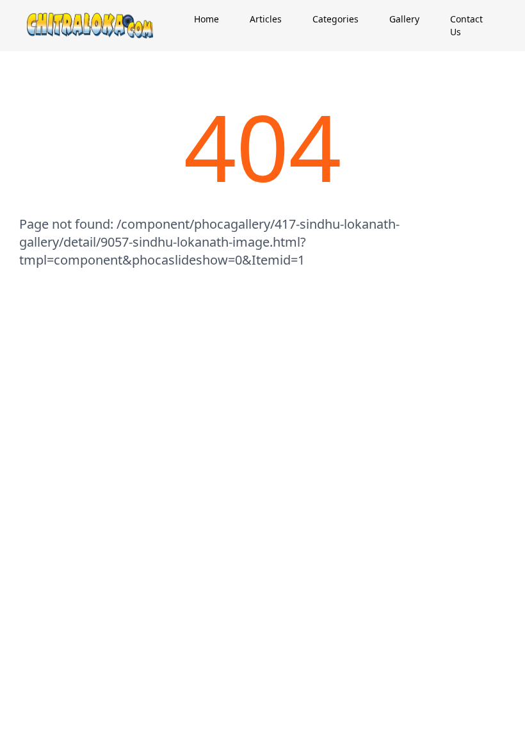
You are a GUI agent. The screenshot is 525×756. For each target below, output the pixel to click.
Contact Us (466, 25)
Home (206, 19)
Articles (266, 19)
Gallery (404, 19)
